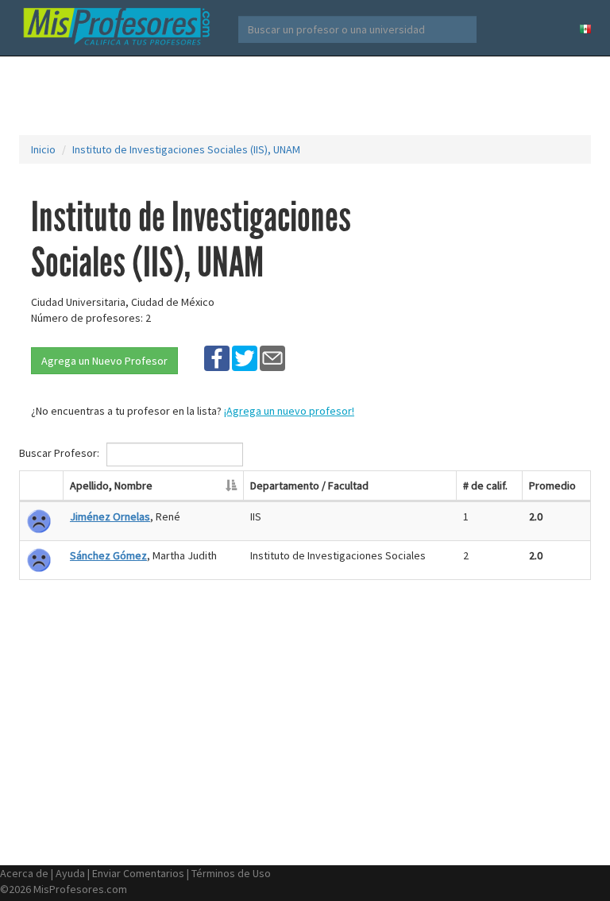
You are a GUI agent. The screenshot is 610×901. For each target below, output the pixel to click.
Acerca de (24, 873)
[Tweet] (244, 357)
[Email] (272, 357)
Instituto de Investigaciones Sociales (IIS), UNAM (186, 149)
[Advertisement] (308, 95)
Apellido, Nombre (111, 485)
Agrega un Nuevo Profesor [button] (104, 361)
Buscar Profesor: (60, 454)
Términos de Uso (231, 873)
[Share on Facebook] (217, 357)
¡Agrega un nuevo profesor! (289, 411)
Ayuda (70, 873)
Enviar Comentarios (138, 873)
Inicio (43, 149)
